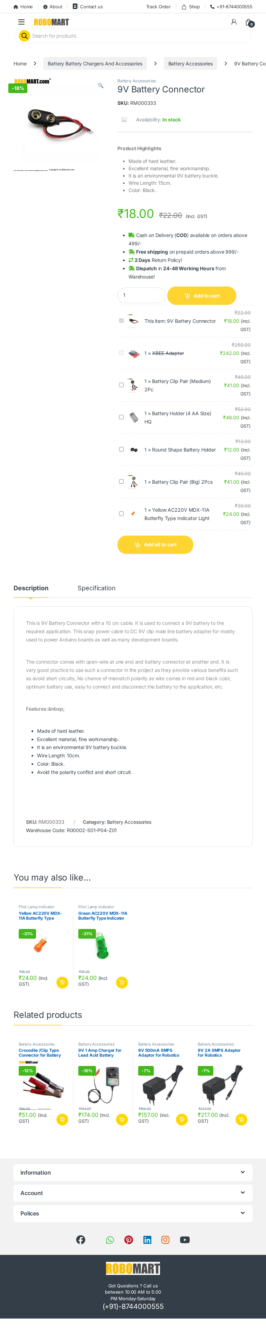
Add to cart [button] (62, 982)
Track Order (158, 6)
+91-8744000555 (234, 6)
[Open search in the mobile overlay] (133, 36)
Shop (194, 6)
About (56, 6)
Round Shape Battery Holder (183, 450)
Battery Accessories (190, 63)
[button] (101, 85)
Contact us (91, 6)
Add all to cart (160, 544)
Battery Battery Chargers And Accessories (95, 63)
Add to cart (207, 296)
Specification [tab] (96, 588)
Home (26, 6)
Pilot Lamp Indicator (36, 906)
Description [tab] (31, 588)
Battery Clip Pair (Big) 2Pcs (182, 482)
